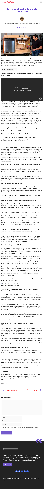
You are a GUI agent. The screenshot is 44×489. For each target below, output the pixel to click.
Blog (4, 384)
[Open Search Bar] (39, 2)
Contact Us (8, 464)
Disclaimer (30, 478)
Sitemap (37, 480)
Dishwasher (9, 384)
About (25, 478)
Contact (33, 480)
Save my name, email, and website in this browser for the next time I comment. (20, 428)
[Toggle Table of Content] (14, 70)
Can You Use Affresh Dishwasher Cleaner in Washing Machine (12, 390)
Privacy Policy (36, 478)
